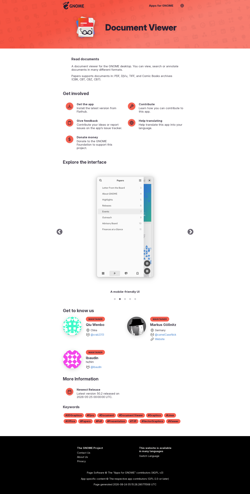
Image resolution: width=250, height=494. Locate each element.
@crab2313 (97, 334)
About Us (82, 457)
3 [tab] (125, 298)
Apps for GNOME (161, 5)
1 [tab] (114, 298)
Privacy (81, 461)
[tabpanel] (125, 232)
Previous (59, 232)
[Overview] (73, 5)
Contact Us (83, 452)
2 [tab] (120, 298)
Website (160, 339)
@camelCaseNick (165, 334)
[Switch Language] (182, 6)
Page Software (95, 472)
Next (190, 232)
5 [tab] (135, 298)
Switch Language (149, 456)
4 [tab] (130, 298)
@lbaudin (96, 367)
